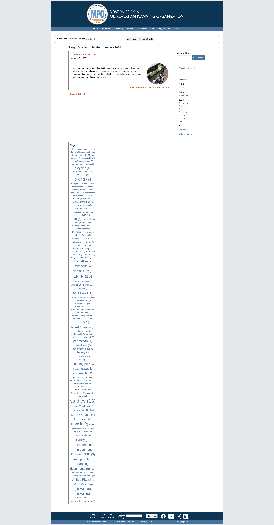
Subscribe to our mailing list (71, 39)
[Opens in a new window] (163, 516)
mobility (90, 315)
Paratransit (88, 334)
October (182, 106)
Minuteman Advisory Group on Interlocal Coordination (82, 312)
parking (76, 337)
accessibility (88, 158)
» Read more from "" (149, 87)
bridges (76, 184)
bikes (89, 172)
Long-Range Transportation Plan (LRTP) (83, 266)
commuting (86, 202)
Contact (177, 29)
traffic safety (82, 419)
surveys (76, 406)
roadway (77, 389)
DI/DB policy (83, 228)
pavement (88, 337)
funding (77, 238)
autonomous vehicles (83, 164)
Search (199, 58)
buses (86, 184)
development (86, 225)
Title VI (76, 415)
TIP (89, 410)
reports (79, 383)
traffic (89, 415)
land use (89, 254)
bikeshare (83, 175)
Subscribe (151, 516)
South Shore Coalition (82, 393)
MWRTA (89, 328)
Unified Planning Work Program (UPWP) (82, 484)
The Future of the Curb (84, 54)
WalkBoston (83, 498)
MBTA (82, 293)
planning (80, 364)
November (183, 95)
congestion (82, 208)
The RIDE (78, 410)
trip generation (86, 475)
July (180, 121)
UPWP (83, 494)
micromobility (108, 71)
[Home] (137, 13)
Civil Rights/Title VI (93, 516)
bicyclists (78, 172)
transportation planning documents (81, 463)
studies (82, 401)
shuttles (89, 390)
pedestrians (83, 345)
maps (88, 281)
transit (79, 424)
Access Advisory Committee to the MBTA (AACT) (83, 155)
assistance (86, 161)
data (76, 219)
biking (82, 179)
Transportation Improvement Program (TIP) (83, 449)
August (182, 115)
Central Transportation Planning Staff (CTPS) (82, 190)
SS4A (83, 396)
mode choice (80, 318)
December (183, 103)
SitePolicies (111, 516)
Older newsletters (186, 134)
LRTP (83, 276)
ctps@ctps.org (182, 522)
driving (76, 232)
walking (76, 501)
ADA (76, 161)
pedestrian (82, 341)
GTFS (79, 245)
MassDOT (79, 285)
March (181, 87)
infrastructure (77, 251)
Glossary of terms (187, 68)
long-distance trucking (82, 257)
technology (88, 406)
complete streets (83, 205)
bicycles (83, 168)
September (184, 112)
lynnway (78, 281)
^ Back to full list (76, 94)
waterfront (89, 501)
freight (86, 235)
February (183, 129)
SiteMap (103, 516)
